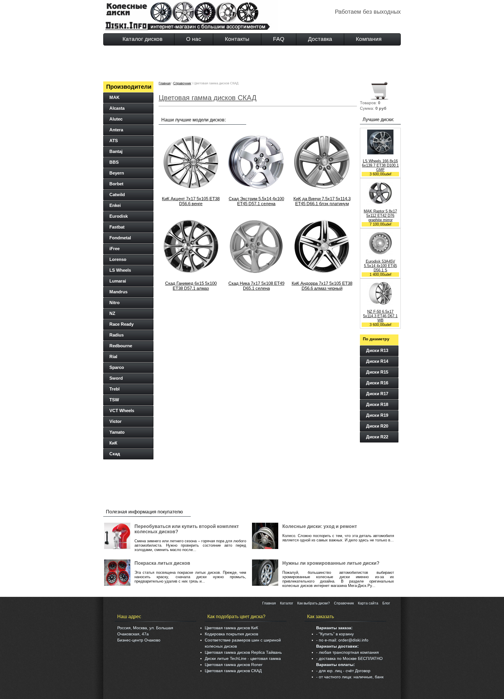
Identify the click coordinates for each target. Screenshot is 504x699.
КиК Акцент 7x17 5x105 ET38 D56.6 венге (191, 201)
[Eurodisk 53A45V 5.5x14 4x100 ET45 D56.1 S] (380, 243)
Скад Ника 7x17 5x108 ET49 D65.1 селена (256, 286)
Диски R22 (377, 436)
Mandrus (118, 291)
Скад (114, 453)
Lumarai (117, 280)
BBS (114, 162)
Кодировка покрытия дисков (231, 634)
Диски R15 (377, 371)
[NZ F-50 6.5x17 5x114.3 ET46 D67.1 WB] (380, 293)
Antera (116, 129)
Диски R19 (377, 415)
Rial (113, 356)
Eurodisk (118, 216)
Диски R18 (377, 404)
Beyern (116, 172)
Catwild (117, 194)
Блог (386, 603)
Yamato (117, 432)
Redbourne (120, 345)
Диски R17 (377, 393)
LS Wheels (120, 270)
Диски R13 (377, 350)
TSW (114, 399)
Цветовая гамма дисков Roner (233, 664)
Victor (115, 421)
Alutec (116, 118)
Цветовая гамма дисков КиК (231, 627)
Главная (165, 83)
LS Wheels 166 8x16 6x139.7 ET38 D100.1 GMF (380, 165)
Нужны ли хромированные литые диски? (330, 563)
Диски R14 (377, 361)
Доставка (320, 39)
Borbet (116, 183)
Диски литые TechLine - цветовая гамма (243, 658)
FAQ (278, 39)
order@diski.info (353, 640)
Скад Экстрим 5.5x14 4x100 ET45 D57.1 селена (256, 201)
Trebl (114, 388)
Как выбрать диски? (313, 603)
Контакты (237, 39)
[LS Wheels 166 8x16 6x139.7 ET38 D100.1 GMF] (380, 142)
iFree (114, 248)
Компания (369, 39)
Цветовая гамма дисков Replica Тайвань (243, 652)
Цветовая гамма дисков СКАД (207, 98)
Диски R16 (377, 382)
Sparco (116, 367)
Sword (116, 378)
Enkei (115, 205)
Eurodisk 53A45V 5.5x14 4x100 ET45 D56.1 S (380, 265)
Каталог (286, 603)
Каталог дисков (142, 39)
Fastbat (117, 226)
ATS (113, 140)
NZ (112, 313)
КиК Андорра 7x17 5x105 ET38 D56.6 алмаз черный (322, 286)
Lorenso (117, 259)
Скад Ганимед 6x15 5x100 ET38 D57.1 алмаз (191, 286)
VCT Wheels (121, 410)
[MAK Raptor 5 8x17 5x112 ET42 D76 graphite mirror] (380, 193)
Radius (116, 334)
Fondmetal (120, 237)
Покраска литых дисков (162, 563)
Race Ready (121, 324)
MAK (114, 97)
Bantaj (116, 151)
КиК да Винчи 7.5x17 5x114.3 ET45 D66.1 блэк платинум (322, 201)
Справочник (182, 83)
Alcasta (117, 108)
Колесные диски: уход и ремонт (319, 526)
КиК (113, 442)
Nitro (114, 302)
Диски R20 (377, 425)
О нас (193, 39)
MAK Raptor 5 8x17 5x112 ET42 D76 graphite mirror (380, 215)
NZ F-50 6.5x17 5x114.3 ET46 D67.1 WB (380, 316)
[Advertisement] (252, 59)
